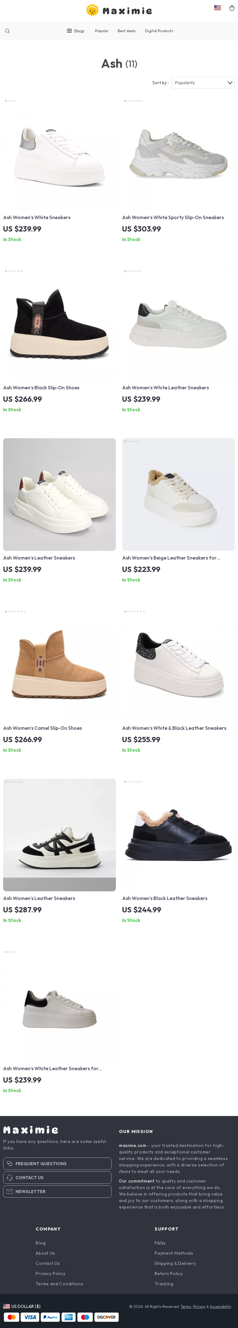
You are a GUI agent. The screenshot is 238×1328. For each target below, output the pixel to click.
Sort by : (160, 82)
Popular (101, 30)
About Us (45, 1253)
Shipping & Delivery (175, 1263)
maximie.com (133, 1145)
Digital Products (159, 30)
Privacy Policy (50, 1273)
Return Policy (169, 1273)
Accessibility (220, 1306)
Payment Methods (174, 1253)
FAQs (160, 1243)
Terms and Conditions (59, 1284)
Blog (41, 1243)
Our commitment (137, 1181)
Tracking (164, 1284)
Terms (186, 1306)
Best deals (127, 30)
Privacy (199, 1306)
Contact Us (48, 1263)
